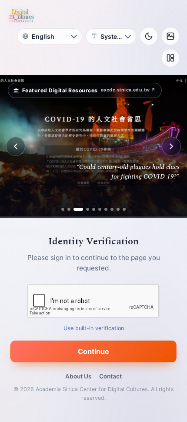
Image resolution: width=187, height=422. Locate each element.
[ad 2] (68, 209)
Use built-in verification (93, 328)
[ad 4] (84, 209)
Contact (110, 376)
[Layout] (170, 58)
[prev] (15, 146)
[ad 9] (118, 209)
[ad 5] (93, 209)
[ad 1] (62, 209)
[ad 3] (75, 209)
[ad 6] (99, 209)
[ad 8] (112, 209)
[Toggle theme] (149, 36)
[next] (171, 146)
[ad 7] (105, 209)
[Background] (170, 36)
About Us (78, 376)
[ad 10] (124, 209)
